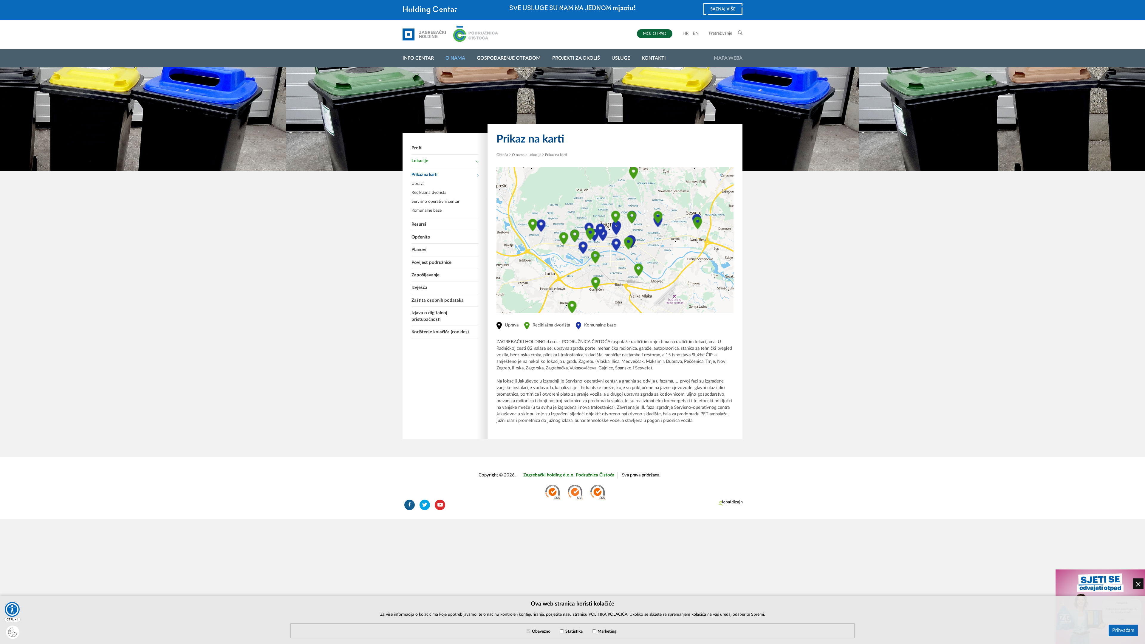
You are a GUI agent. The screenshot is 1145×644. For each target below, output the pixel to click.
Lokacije (419, 161)
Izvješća (419, 287)
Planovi (418, 249)
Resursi (418, 224)
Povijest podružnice (431, 262)
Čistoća (502, 155)
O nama (455, 58)
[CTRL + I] (12, 609)
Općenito (420, 237)
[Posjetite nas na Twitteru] (425, 505)
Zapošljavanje (425, 275)
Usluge (621, 58)
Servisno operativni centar (435, 201)
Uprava (418, 184)
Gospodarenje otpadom (509, 58)
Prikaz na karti (424, 175)
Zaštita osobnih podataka (437, 300)
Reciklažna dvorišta (428, 193)
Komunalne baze (426, 210)
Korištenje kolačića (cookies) (440, 332)
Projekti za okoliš (576, 58)
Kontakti (654, 58)
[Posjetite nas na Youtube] (440, 505)
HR (685, 33)
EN (696, 33)
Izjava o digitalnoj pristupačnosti (429, 316)
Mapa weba (728, 58)
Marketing (607, 631)
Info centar (418, 58)
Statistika (574, 631)
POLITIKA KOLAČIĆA (608, 614)
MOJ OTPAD (654, 34)
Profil (417, 148)
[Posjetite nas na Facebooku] (409, 505)
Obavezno (541, 631)
